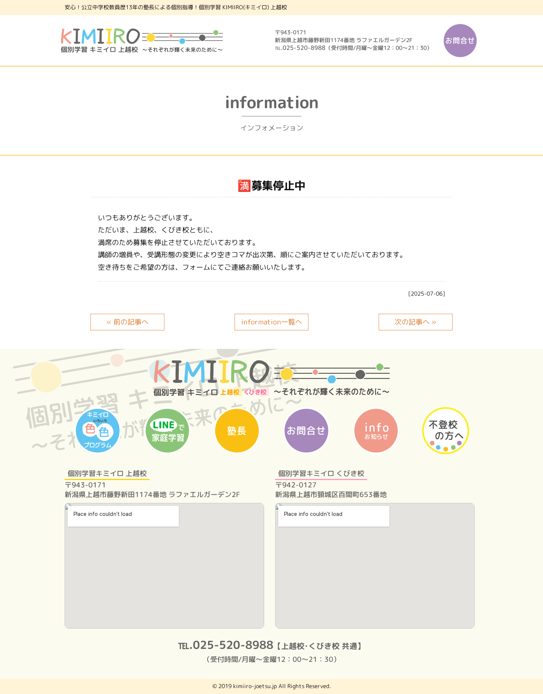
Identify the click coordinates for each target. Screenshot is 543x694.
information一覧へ (271, 322)
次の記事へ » (416, 322)
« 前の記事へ (127, 322)
